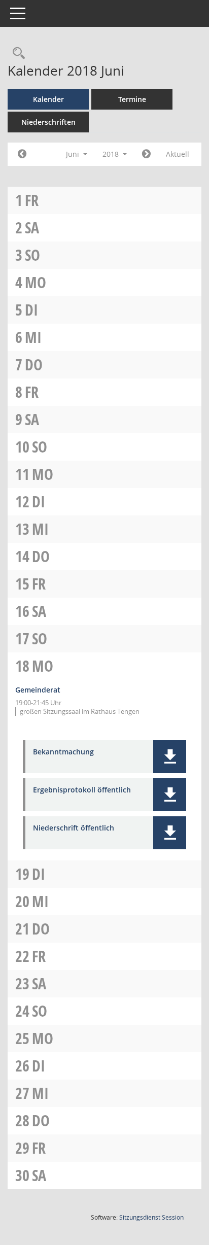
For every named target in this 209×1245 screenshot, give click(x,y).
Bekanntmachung (63, 752)
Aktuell (177, 154)
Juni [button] (73, 154)
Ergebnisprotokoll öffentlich (82, 790)
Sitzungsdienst (151, 1217)
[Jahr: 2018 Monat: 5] (22, 154)
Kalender (48, 99)
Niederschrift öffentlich (73, 828)
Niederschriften (48, 122)
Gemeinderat (37, 690)
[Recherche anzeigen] (16, 53)
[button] (169, 756)
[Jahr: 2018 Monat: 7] (146, 154)
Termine (132, 99)
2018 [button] (111, 154)
